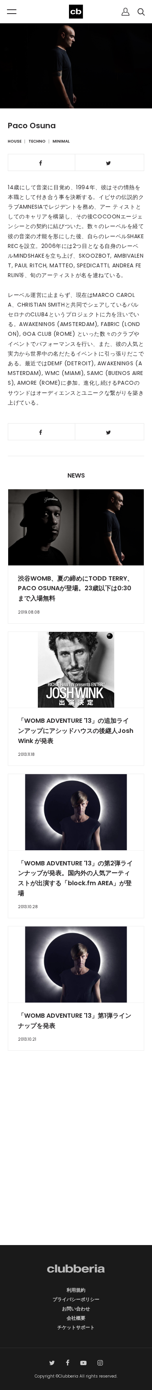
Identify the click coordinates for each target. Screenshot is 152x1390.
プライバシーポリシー (76, 1299)
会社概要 (76, 1318)
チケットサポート (76, 1327)
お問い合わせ (76, 1308)
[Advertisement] (76, 1161)
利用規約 (76, 1290)
